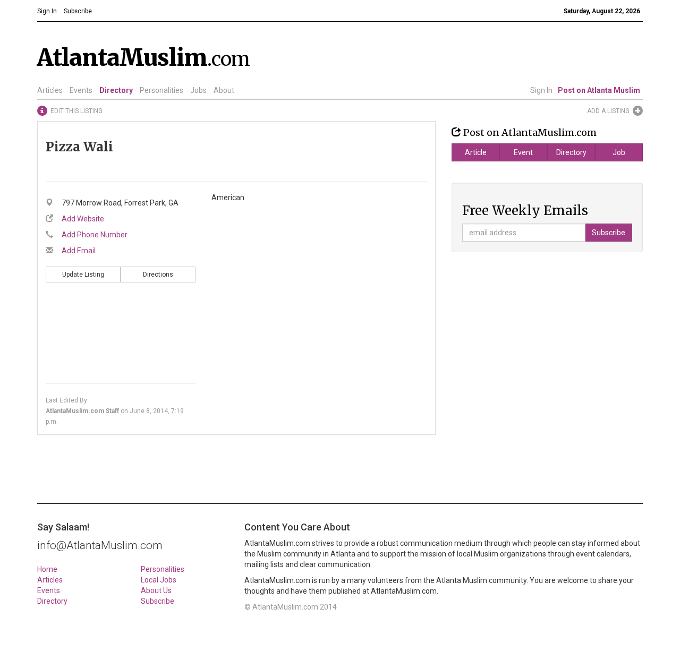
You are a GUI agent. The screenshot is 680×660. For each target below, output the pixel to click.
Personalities (161, 90)
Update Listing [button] (83, 274)
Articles (50, 90)
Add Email (79, 250)
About (224, 90)
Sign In (541, 90)
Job (619, 152)
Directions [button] (158, 274)
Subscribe (157, 601)
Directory (116, 90)
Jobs (198, 90)
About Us (156, 590)
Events (81, 90)
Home (47, 569)
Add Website (83, 219)
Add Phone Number (95, 234)
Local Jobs (158, 580)
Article (476, 152)
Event (523, 152)
